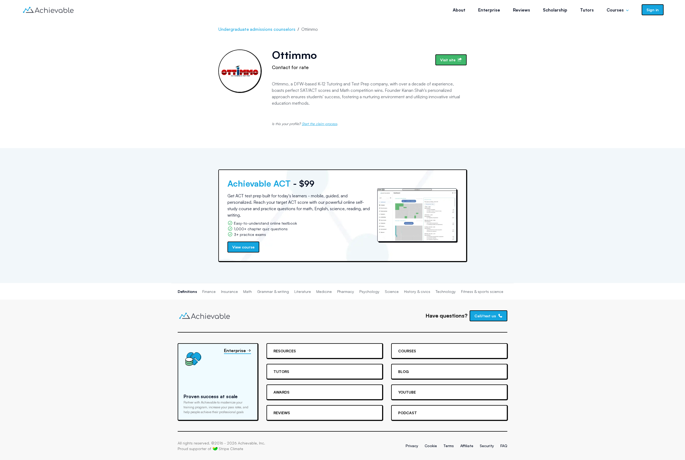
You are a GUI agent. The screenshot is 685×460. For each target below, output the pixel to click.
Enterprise (489, 10)
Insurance (229, 291)
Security (487, 445)
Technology (446, 291)
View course (243, 247)
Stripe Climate (231, 448)
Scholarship (555, 10)
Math (247, 291)
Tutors (587, 10)
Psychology (369, 291)
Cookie (431, 445)
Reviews (521, 10)
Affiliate (466, 445)
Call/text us (485, 316)
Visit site (447, 60)
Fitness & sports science (482, 291)
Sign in (652, 9)
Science (392, 291)
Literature (302, 291)
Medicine (324, 291)
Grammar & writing (273, 291)
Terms (448, 445)
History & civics (417, 291)
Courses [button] (615, 10)
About (459, 10)
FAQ (503, 445)
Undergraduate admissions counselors (256, 29)
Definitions (187, 291)
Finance (209, 291)
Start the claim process (319, 124)
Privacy (412, 445)
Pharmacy (345, 291)
